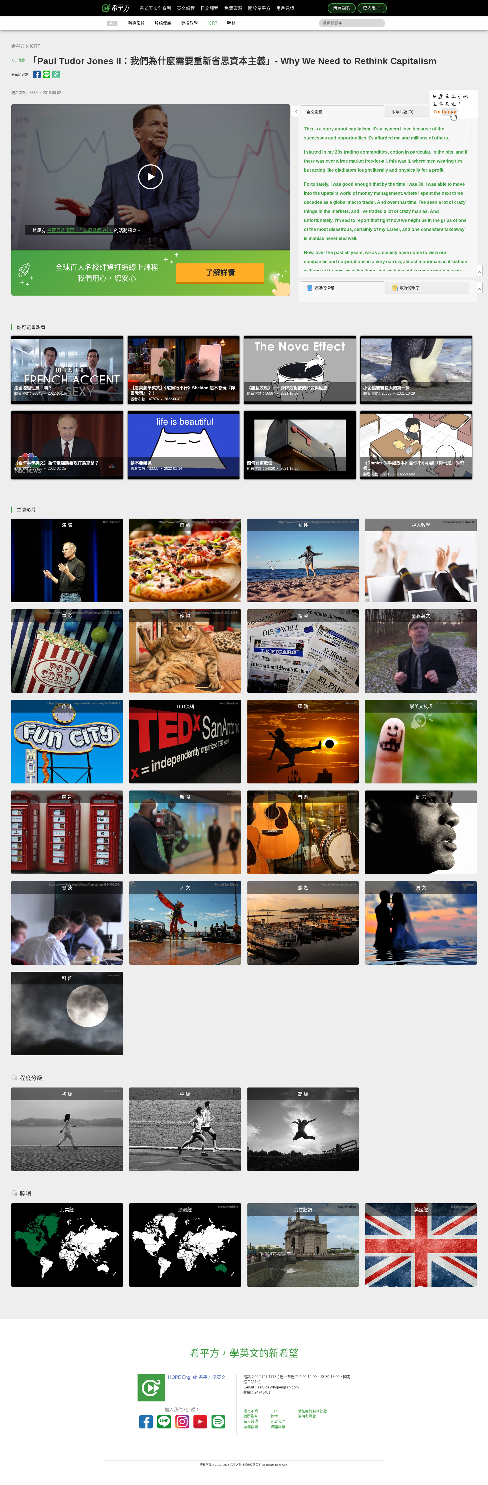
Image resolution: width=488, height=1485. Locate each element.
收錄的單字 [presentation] (410, 287)
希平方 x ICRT (25, 46)
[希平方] (117, 8)
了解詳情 (220, 273)
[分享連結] (56, 74)
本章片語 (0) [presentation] (402, 112)
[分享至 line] (46, 74)
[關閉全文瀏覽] (479, 270)
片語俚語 (162, 23)
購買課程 (342, 8)
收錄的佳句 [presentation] (324, 287)
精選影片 (136, 23)
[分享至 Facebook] (37, 74)
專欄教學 (189, 23)
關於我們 (278, 1421)
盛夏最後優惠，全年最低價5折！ (80, 230)
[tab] (342, 111)
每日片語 (250, 1421)
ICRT (212, 23)
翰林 (231, 23)
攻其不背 (250, 1411)
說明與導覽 (307, 1416)
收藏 (21, 60)
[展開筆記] (479, 287)
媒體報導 (278, 1427)
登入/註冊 (372, 8)
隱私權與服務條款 (312, 1411)
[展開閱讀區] (295, 111)
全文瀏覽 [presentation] (314, 112)
